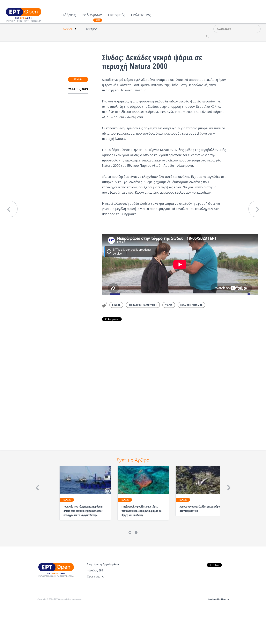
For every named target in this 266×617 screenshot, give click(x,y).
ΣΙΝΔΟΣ (116, 304)
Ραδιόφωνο (92, 17)
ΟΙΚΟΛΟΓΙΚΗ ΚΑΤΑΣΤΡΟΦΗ (143, 304)
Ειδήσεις (68, 15)
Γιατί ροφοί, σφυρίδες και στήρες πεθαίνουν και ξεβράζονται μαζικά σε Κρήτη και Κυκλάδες (141, 511)
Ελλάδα (66, 29)
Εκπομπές (116, 15)
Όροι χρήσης (95, 576)
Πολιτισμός (141, 15)
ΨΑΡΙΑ (168, 304)
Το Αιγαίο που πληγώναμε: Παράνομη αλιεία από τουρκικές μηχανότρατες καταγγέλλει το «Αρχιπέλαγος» (83, 511)
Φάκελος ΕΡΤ (95, 570)
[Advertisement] (164, 380)
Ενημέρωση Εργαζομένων (103, 564)
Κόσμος (91, 29)
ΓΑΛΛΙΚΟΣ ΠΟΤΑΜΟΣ (191, 304)
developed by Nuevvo (218, 599)
